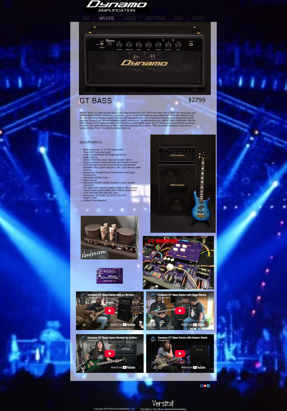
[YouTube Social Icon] (205, 385)
